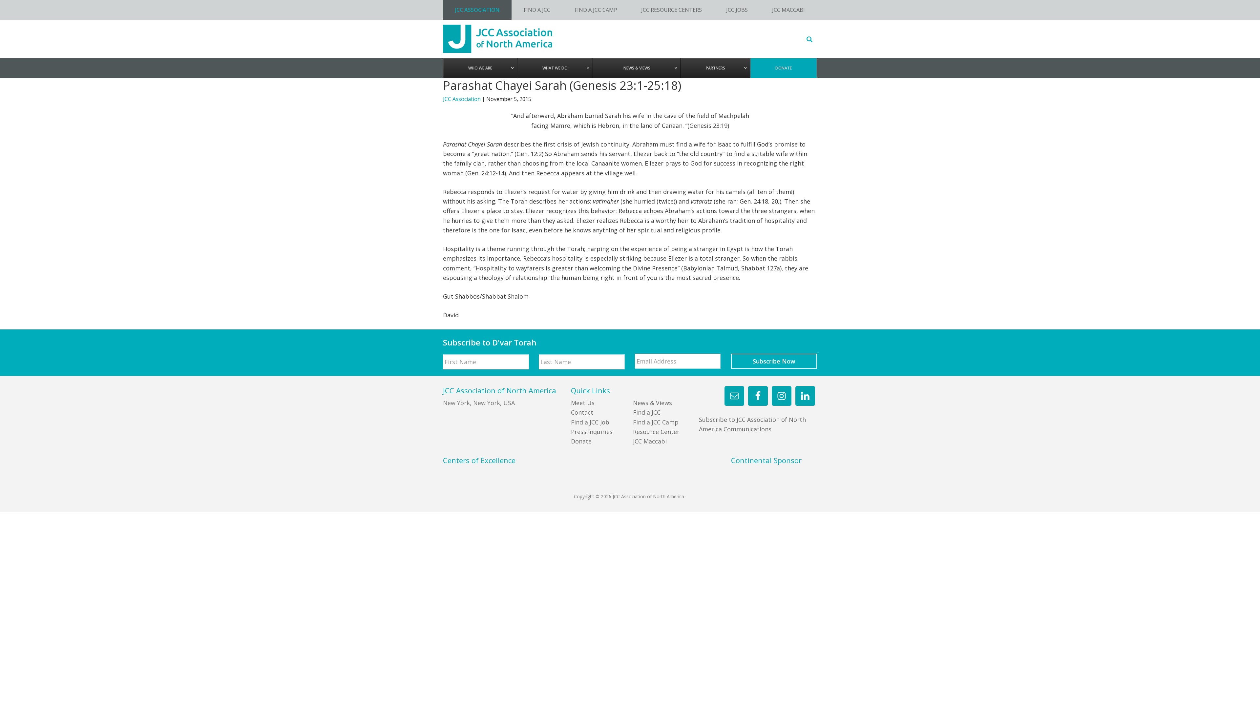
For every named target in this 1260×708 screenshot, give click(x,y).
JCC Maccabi (650, 441)
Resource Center (656, 432)
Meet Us (583, 403)
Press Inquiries (592, 432)
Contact (582, 412)
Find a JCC (647, 412)
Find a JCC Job (590, 422)
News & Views (652, 403)
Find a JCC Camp (656, 422)
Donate (581, 441)
